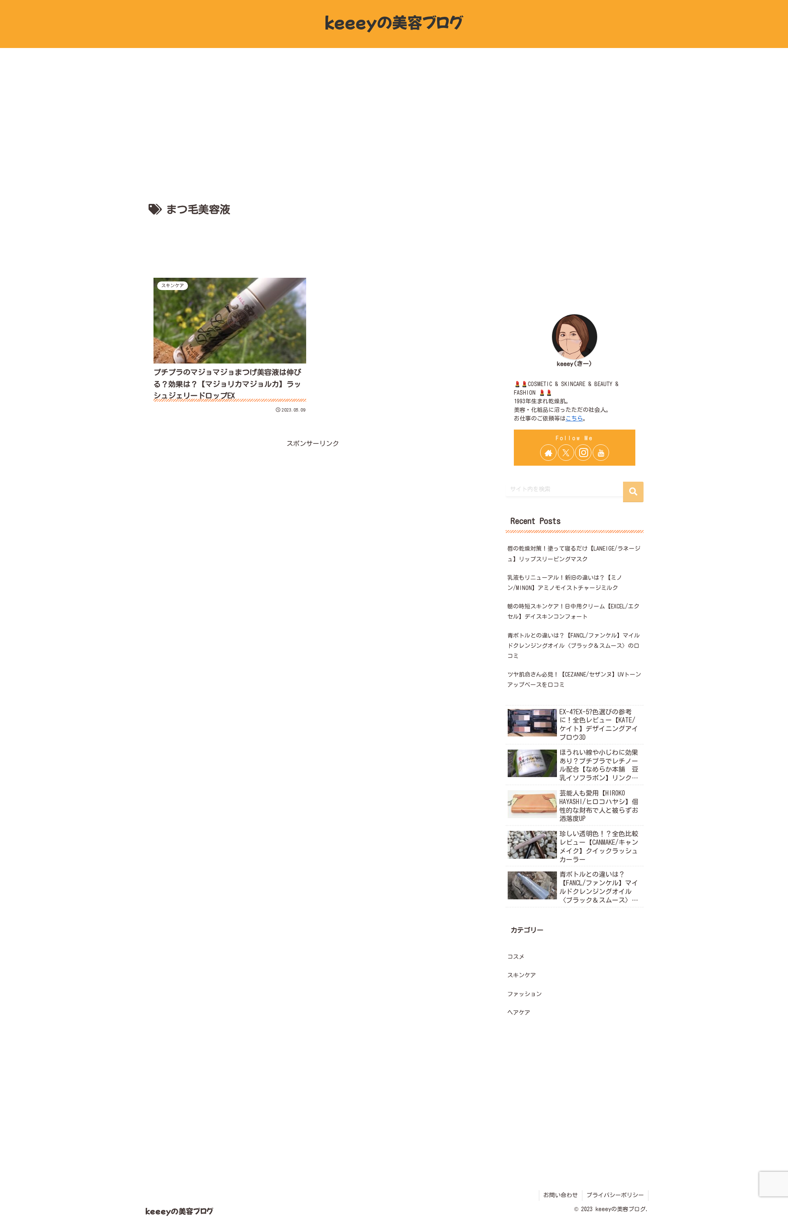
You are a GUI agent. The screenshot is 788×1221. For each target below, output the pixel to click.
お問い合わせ (560, 1195)
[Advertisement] (313, 241)
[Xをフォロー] (566, 452)
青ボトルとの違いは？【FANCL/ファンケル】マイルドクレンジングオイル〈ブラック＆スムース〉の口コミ (573, 646)
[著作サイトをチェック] (548, 452)
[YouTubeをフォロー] (601, 452)
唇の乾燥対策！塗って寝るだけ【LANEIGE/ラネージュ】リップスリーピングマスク (573, 554)
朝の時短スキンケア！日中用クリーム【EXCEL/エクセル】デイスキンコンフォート (573, 612)
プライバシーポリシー (615, 1195)
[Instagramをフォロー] (583, 452)
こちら (574, 418)
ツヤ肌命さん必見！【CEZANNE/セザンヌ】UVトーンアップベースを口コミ (574, 680)
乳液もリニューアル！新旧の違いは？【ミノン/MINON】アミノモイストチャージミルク (564, 583)
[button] (633, 492)
